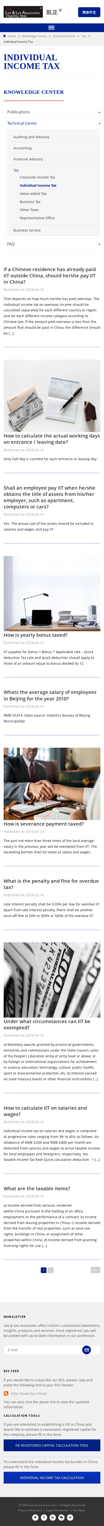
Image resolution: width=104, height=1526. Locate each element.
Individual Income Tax (38, 185)
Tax (16, 170)
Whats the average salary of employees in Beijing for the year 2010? (50, 695)
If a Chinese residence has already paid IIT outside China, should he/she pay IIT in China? (50, 275)
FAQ (11, 243)
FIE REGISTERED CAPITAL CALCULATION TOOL (52, 1445)
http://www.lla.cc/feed (29, 1393)
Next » (95, 1270)
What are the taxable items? (37, 1188)
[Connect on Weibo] (70, 1517)
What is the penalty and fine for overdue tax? (51, 884)
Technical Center (22, 123)
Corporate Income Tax (37, 177)
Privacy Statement (30, 1510)
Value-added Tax (33, 193)
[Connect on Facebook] (44, 1517)
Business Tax (30, 201)
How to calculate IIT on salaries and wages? (45, 1111)
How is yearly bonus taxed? (35, 635)
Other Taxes (29, 209)
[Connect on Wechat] (61, 1517)
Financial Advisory (28, 159)
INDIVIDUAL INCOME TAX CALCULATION (52, 1477)
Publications (18, 112)
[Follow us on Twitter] (35, 1517)
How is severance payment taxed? (44, 824)
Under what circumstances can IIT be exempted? (47, 1024)
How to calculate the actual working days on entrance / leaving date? (52, 438)
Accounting (23, 148)
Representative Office (37, 218)
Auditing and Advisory (31, 137)
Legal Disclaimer (57, 1510)
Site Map (79, 1510)
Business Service (27, 230)
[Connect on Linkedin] (53, 1517)
